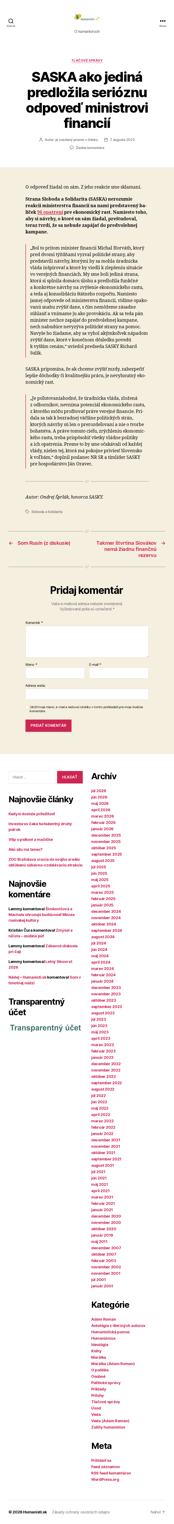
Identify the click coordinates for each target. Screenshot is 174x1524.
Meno (31, 665)
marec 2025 (102, 892)
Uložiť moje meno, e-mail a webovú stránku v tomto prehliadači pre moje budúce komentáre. (86, 709)
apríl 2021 (100, 1191)
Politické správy (106, 1383)
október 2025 (103, 848)
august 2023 (103, 1013)
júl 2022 (98, 1095)
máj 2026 (100, 803)
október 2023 (103, 1000)
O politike (99, 1370)
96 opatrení (50, 212)
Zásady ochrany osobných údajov (81, 1512)
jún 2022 (99, 1102)
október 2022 (103, 1076)
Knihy (96, 1351)
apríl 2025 (100, 886)
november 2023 (106, 994)
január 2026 (102, 829)
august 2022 (102, 1089)
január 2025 (102, 905)
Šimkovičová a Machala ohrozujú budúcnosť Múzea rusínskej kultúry (41, 915)
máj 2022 (99, 1108)
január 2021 (102, 1210)
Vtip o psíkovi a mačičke (30, 839)
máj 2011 (99, 1241)
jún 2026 (99, 797)
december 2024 (106, 911)
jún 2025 (99, 873)
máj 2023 (100, 1032)
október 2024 (103, 924)
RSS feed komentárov (111, 1473)
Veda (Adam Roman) (110, 1421)
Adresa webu (35, 685)
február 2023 (103, 1051)
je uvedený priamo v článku (76, 140)
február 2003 (103, 1260)
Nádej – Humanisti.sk (27, 977)
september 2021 (106, 1159)
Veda (96, 1414)
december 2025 (106, 835)
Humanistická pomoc (110, 1332)
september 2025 (106, 854)
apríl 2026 (100, 810)
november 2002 (106, 1267)
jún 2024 (99, 949)
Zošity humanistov (108, 1427)
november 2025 (106, 841)
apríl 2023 (100, 1038)
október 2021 (103, 1152)
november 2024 (106, 918)
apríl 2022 (100, 1114)
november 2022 (106, 1070)
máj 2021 (99, 1184)
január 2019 (102, 1235)
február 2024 (103, 975)
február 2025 (103, 898)
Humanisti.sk (35, 1512)
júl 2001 (98, 1279)
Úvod (96, 1408)
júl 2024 (98, 943)
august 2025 (103, 860)
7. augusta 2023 (122, 140)
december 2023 (106, 987)
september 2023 (106, 1006)
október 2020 (103, 1229)
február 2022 (103, 1127)
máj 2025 (100, 879)
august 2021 (102, 1165)
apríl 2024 (100, 962)
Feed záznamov (105, 1467)
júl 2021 (98, 1172)
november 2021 (105, 1146)
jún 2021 (99, 1178)
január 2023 (102, 1057)
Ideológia (99, 1344)
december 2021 (105, 1140)
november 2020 (106, 1222)
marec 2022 (102, 1121)
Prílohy (97, 1395)
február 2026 (103, 822)
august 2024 (103, 937)
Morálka (98, 1357)
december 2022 (106, 1064)
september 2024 (106, 930)
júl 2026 (98, 791)
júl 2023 (98, 1019)
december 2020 (106, 1216)
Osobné (98, 1376)
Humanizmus (103, 1338)
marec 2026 (102, 816)
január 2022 (102, 1133)
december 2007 (106, 1248)
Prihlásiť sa (101, 1460)
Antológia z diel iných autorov (118, 1325)
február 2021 (103, 1203)
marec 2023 (102, 1045)
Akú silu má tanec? (25, 849)
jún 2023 (99, 1025)
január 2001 (102, 1286)
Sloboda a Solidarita (47, 512)
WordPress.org (105, 1479)
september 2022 (106, 1083)
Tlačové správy (87, 60)
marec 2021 (102, 1197)
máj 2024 (100, 956)
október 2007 (103, 1254)
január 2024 (102, 981)
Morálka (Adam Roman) (113, 1363)
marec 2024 (102, 968)
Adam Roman (103, 1319)
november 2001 (106, 1273)
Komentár (34, 623)
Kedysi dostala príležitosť (31, 814)
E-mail (95, 665)
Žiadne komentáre (90, 148)
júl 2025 (98, 867)
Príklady (98, 1389)
